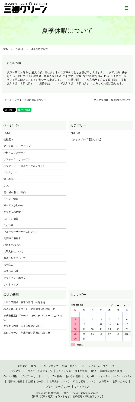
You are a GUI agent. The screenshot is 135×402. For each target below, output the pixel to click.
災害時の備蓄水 (12, 238)
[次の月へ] (127, 305)
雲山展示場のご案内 (15, 192)
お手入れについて (13, 251)
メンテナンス (11, 172)
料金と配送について (15, 258)
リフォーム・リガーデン (17, 159)
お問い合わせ (11, 271)
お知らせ (19, 49)
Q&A (6, 185)
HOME (5, 49)
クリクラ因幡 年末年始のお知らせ (23, 325)
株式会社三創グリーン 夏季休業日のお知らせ (29, 308)
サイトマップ (11, 284)
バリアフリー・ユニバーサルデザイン (24, 165)
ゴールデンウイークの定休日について (25, 99)
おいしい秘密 (11, 218)
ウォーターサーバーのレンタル (21, 231)
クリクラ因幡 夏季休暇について (112, 99)
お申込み (8, 264)
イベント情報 (11, 198)
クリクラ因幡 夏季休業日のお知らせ (24, 302)
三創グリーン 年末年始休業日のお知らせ (27, 332)
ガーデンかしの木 (13, 205)
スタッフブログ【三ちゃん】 (86, 139)
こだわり (8, 225)
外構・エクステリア (15, 152)
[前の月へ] (109, 305)
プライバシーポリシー (16, 277)
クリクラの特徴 (12, 211)
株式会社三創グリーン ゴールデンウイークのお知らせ (33, 317)
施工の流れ (10, 178)
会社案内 (8, 139)
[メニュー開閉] (126, 8)
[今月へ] (118, 305)
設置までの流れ (12, 244)
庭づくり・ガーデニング (17, 146)
